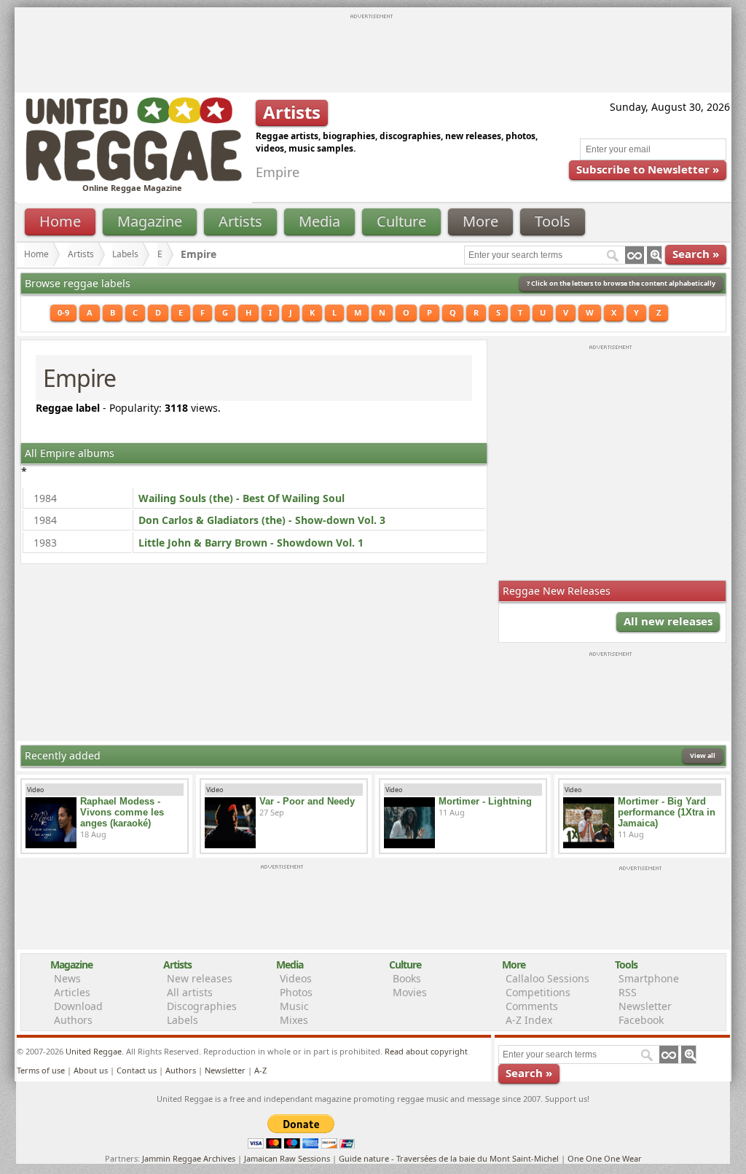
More (480, 221)
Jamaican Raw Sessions (287, 1158)
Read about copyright (426, 1051)
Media (319, 221)
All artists (190, 992)
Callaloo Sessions (547, 978)
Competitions (538, 992)
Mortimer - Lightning (485, 801)
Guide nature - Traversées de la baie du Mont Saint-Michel (449, 1158)
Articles (72, 992)
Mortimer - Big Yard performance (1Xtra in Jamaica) (666, 812)
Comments (532, 1006)
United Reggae (94, 1051)
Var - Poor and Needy (307, 801)
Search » (695, 253)
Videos (296, 978)
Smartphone (649, 978)
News (67, 978)
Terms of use (41, 1070)
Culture (401, 221)
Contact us (137, 1070)
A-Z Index (529, 1020)
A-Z (260, 1070)
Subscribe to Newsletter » (647, 169)
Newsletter (645, 1006)
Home (60, 221)
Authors (73, 1020)
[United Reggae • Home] (133, 178)
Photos (296, 992)
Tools (552, 221)
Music (294, 1006)
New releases (199, 978)
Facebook (641, 1020)
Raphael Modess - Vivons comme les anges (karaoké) (122, 812)
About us (91, 1070)
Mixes (294, 1020)
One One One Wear (605, 1158)
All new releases (668, 621)
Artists (240, 221)
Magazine (149, 221)
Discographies (202, 1006)
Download (78, 1006)
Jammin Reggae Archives (188, 1158)
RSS (628, 992)
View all (702, 755)
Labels (125, 254)
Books (407, 978)
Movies (410, 992)
